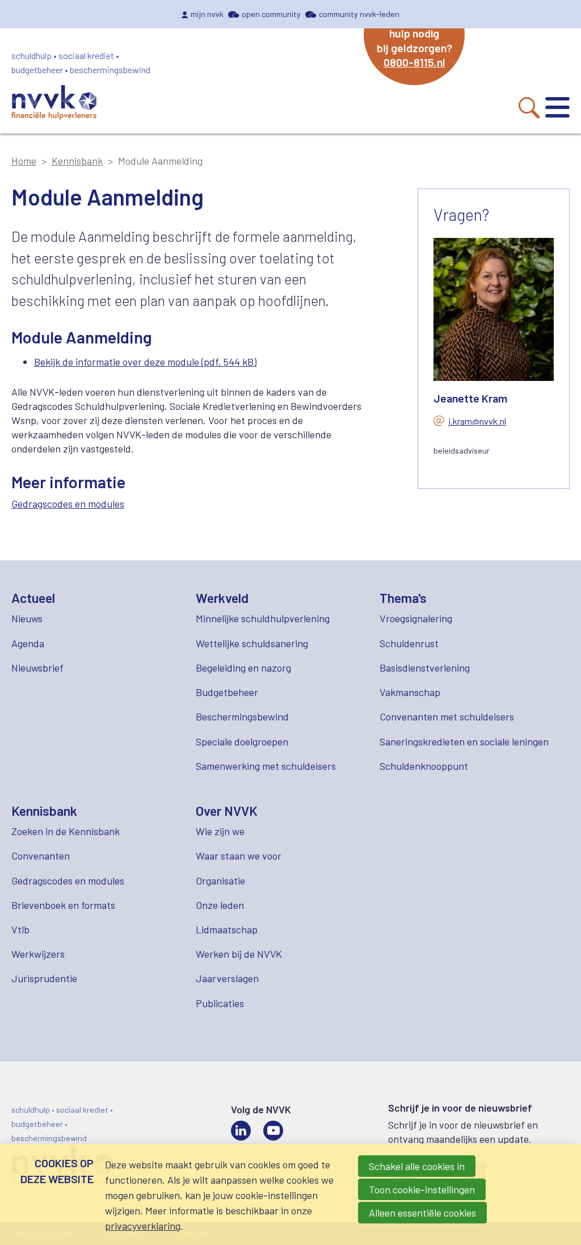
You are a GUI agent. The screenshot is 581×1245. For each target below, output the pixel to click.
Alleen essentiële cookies (422, 1212)
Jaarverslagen (227, 978)
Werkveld (222, 598)
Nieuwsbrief (37, 667)
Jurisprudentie (44, 978)
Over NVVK (227, 811)
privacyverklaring (142, 1225)
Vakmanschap (410, 692)
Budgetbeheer (227, 692)
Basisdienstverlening (425, 667)
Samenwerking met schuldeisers (266, 766)
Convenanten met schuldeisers (447, 716)
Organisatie (220, 880)
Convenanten (40, 855)
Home (23, 160)
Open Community (271, 14)
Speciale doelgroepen (242, 741)
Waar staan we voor (238, 855)
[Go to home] (53, 104)
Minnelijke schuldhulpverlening (263, 618)
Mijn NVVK (207, 14)
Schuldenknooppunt (424, 766)
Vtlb (20, 929)
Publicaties (220, 1003)
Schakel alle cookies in (417, 1166)
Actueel (33, 598)
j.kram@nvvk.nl (477, 421)
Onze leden (220, 905)
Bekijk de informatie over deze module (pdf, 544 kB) (145, 361)
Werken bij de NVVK (239, 954)
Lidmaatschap (227, 929)
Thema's (403, 598)
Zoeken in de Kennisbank (65, 831)
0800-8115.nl (414, 62)
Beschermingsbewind (242, 716)
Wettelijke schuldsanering (252, 643)
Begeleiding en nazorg (243, 667)
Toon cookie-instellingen (422, 1189)
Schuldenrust (409, 643)
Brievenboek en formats (63, 905)
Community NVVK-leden (359, 14)
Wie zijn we (220, 831)
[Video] (273, 1131)
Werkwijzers (38, 954)
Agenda (27, 643)
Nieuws (27, 618)
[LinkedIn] (241, 1131)
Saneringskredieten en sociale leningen (464, 741)
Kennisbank (77, 160)
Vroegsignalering (416, 618)
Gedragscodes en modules (67, 503)
